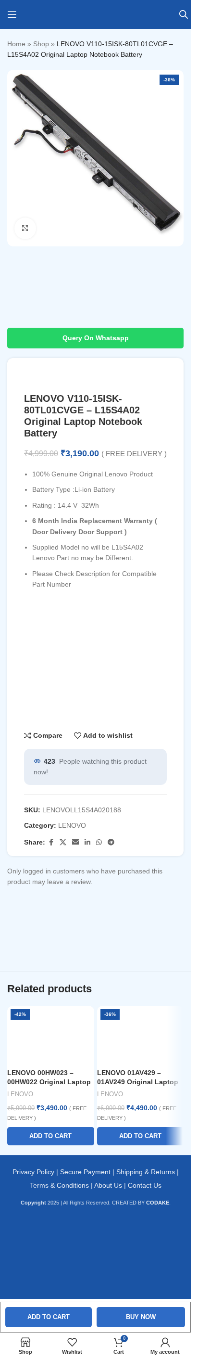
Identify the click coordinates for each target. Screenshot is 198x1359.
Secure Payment (85, 1172)
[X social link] (63, 842)
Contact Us (144, 1185)
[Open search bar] (183, 14)
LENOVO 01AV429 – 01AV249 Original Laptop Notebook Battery (137, 1082)
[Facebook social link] (51, 842)
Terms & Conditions (59, 1185)
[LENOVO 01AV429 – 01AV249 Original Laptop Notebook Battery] (140, 1035)
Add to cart (48, 1317)
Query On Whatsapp (95, 338)
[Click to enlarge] (25, 228)
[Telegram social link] (111, 842)
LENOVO (72, 825)
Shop (41, 44)
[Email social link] (75, 842)
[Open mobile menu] (12, 14)
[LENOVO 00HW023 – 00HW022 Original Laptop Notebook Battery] (50, 1035)
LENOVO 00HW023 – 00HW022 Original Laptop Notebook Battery (49, 1082)
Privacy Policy (33, 1172)
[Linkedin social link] (87, 842)
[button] (50, 1136)
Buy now (141, 1317)
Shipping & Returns (145, 1172)
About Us (108, 1185)
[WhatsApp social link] (99, 842)
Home (16, 44)
